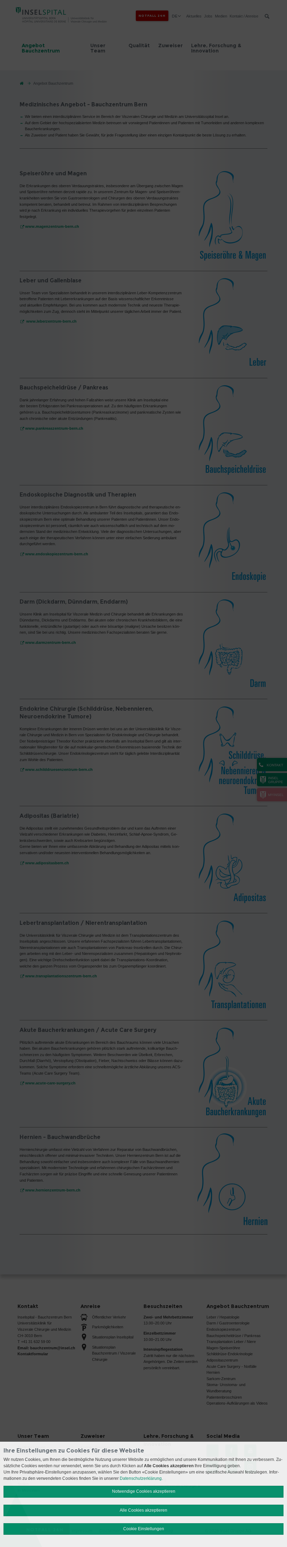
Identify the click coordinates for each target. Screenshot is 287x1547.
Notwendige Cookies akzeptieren (143, 1491)
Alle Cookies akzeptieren (143, 1510)
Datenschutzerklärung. (141, 1478)
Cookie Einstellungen (143, 1528)
